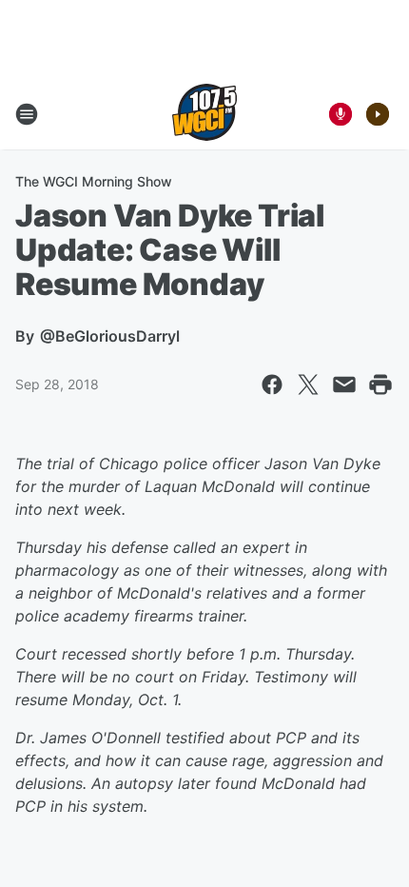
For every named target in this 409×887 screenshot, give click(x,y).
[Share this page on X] (308, 384)
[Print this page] (380, 384)
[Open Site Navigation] (26, 114)
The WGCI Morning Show (93, 181)
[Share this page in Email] (344, 384)
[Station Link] (204, 114)
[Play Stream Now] (377, 114)
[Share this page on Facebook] (272, 384)
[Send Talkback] (340, 114)
